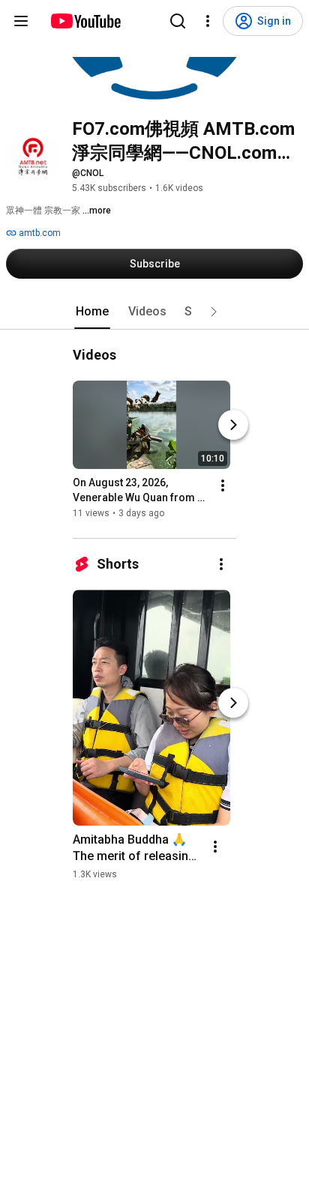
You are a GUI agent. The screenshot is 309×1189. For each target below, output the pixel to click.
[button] (214, 312)
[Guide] (21, 21)
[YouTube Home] (85, 21)
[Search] (178, 21)
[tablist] (154, 312)
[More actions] (223, 485)
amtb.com (38, 233)
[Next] (233, 425)
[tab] (92, 312)
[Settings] (208, 21)
